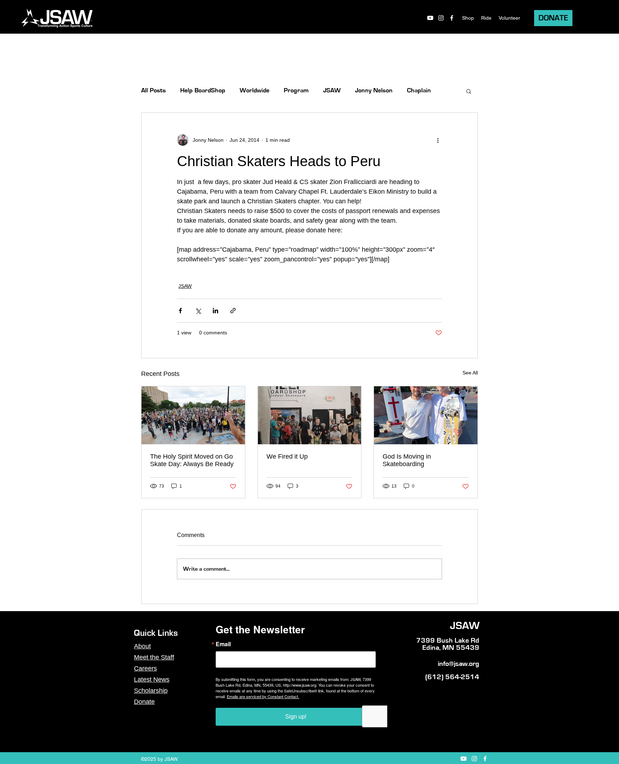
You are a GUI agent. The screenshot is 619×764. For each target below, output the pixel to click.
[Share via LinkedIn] (215, 310)
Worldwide (254, 90)
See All (470, 373)
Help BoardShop (202, 90)
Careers (145, 668)
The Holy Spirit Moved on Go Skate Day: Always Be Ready (192, 460)
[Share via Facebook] (180, 310)
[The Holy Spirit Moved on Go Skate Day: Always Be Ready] (193, 415)
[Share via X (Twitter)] (198, 310)
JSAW (332, 90)
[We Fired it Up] (309, 415)
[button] (468, 91)
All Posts (153, 90)
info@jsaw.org (458, 663)
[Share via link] (233, 310)
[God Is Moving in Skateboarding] (426, 415)
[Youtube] (430, 17)
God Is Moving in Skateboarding (407, 460)
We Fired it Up (287, 456)
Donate (144, 701)
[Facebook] (451, 17)
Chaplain (419, 90)
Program (296, 90)
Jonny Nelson (374, 90)
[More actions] (437, 140)
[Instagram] (441, 17)
